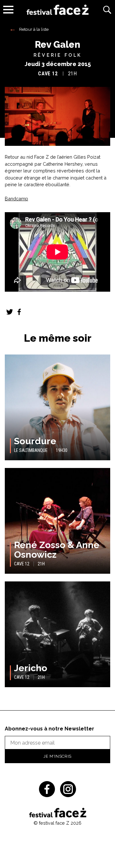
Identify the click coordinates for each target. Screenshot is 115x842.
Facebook (19, 312)
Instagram (68, 789)
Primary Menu (8, 9)
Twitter (9, 312)
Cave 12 (48, 74)
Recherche (107, 10)
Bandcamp (16, 198)
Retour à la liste (34, 29)
